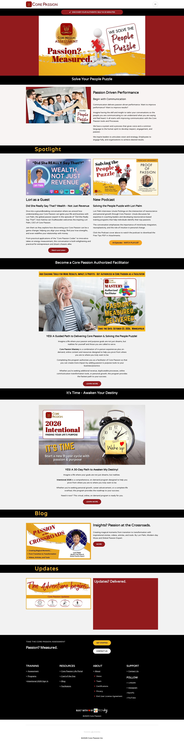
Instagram (132, 688)
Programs (32, 676)
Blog (63, 681)
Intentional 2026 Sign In (37, 681)
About (97, 671)
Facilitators (66, 686)
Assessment (33, 671)
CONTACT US (101, 651)
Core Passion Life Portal (72, 671)
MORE (99, 544)
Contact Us (133, 671)
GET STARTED (102, 643)
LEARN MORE (92, 384)
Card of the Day (68, 676)
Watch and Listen (58, 250)
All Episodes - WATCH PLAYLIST (125, 243)
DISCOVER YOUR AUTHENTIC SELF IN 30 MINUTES (93, 12)
